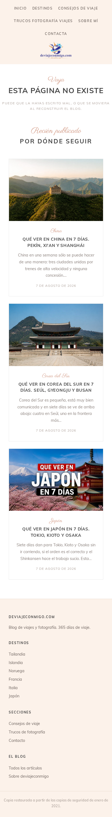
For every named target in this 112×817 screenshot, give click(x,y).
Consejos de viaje (78, 8)
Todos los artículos (25, 768)
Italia (13, 687)
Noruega (16, 670)
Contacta (56, 33)
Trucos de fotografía (27, 732)
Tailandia (17, 654)
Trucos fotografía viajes (43, 21)
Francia (15, 679)
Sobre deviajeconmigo (29, 776)
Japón (56, 520)
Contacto (17, 740)
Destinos (42, 8)
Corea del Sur (56, 376)
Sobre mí (88, 21)
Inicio (20, 8)
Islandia (16, 662)
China (56, 231)
